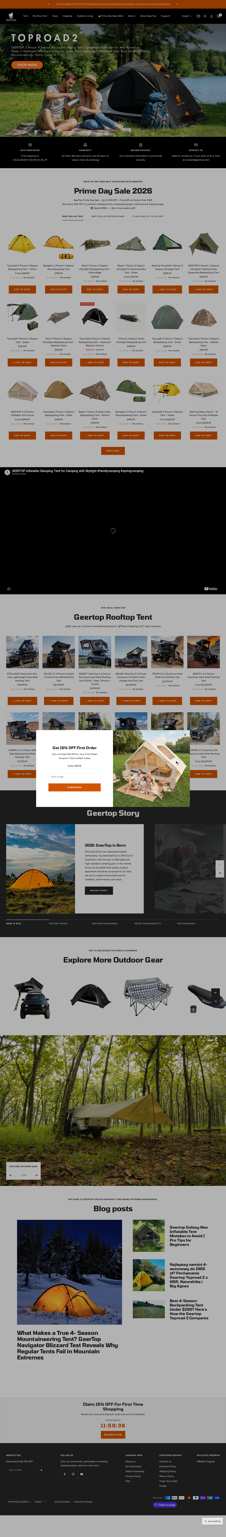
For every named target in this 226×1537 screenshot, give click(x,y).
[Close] (185, 735)
